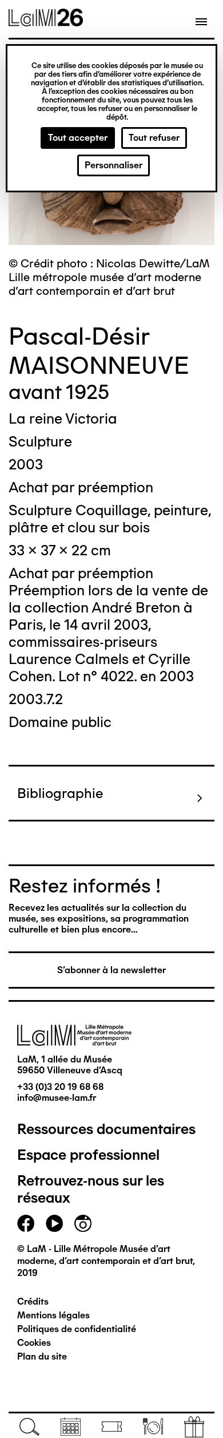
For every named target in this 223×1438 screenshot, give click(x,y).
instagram (82, 1223)
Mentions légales (53, 1315)
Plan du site (42, 1356)
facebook (25, 1223)
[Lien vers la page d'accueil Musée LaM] (46, 22)
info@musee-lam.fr (56, 1097)
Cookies (34, 1342)
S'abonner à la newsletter (111, 970)
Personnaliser (113, 165)
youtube (54, 1223)
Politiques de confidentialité (76, 1329)
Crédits (33, 1301)
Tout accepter (77, 137)
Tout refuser (154, 137)
